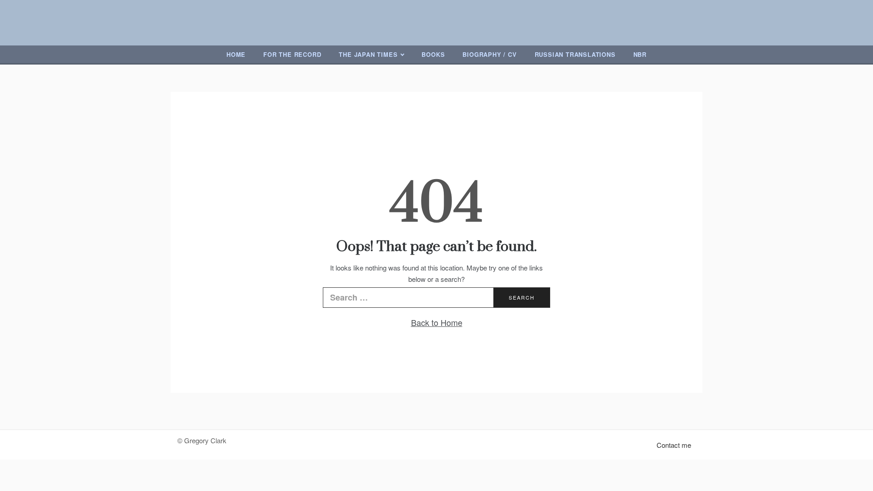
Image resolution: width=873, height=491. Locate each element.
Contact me (674, 445)
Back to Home (436, 322)
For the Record (292, 54)
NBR (640, 54)
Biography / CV (489, 54)
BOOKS (433, 54)
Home (236, 54)
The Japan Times (368, 54)
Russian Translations (575, 54)
